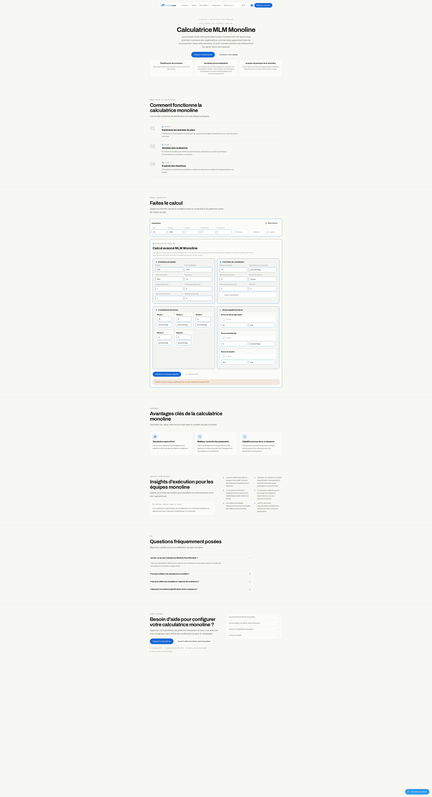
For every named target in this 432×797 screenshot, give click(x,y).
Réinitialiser (273, 223)
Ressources (228, 5)
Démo (194, 5)
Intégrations (216, 5)
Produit (184, 5)
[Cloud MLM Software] (168, 5)
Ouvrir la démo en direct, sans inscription (194, 641)
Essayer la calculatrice (203, 55)
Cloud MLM (203, 19)
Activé (228, 319)
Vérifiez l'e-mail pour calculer (167, 374)
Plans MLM (203, 5)
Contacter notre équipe (228, 55)
